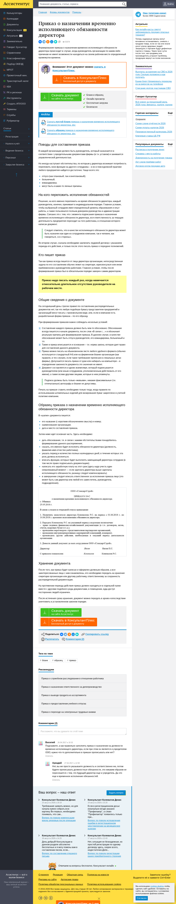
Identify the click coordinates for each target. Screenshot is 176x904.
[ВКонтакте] (40, 41)
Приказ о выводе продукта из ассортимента (63, 695)
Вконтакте (46, 898)
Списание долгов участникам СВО (153, 88)
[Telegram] (44, 41)
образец (58, 660)
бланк (45, 660)
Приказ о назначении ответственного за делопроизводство (71, 687)
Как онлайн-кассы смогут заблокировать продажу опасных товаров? (152, 32)
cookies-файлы (157, 886)
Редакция (58, 875)
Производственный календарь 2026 (153, 132)
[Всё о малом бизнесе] (16, 4)
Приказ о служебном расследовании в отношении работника (72, 678)
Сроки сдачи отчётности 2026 (150, 123)
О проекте (43, 875)
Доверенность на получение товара (153, 158)
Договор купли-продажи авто (150, 166)
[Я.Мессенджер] (55, 41)
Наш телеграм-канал (154, 13)
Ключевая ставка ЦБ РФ (147, 136)
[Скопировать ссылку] (59, 41)
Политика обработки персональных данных (60, 884)
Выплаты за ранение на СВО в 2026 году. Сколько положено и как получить (153, 74)
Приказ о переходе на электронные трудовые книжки (68, 712)
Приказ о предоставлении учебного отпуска (63, 703)
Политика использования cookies (104, 884)
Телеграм (40, 898)
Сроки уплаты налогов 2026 (149, 127)
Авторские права (69, 879)
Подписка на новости (98, 875)
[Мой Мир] (51, 41)
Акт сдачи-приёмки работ (148, 162)
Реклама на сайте (47, 879)
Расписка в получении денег (149, 149)
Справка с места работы (148, 154)
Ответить (49, 756)
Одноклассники (51, 898)
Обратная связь (75, 875)
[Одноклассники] (48, 41)
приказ (72, 660)
